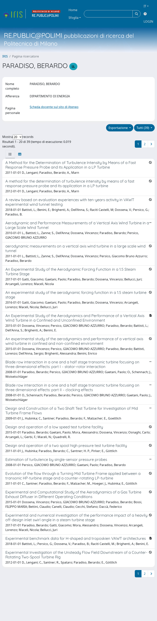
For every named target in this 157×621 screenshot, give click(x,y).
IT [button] (145, 6)
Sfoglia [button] (73, 18)
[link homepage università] (46, 13)
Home (73, 10)
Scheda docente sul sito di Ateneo (54, 107)
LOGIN (148, 21)
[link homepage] (14, 13)
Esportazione (118, 128)
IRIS (5, 56)
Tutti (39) (143, 128)
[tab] (10, 154)
